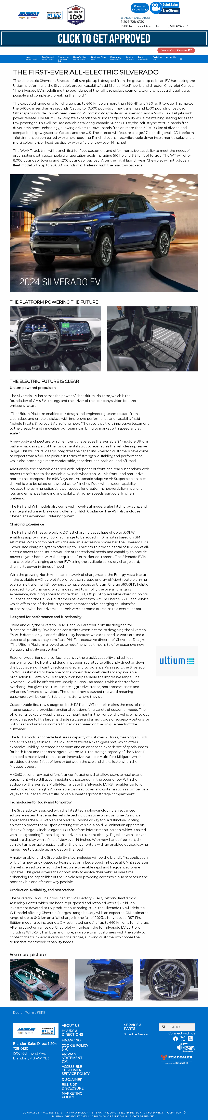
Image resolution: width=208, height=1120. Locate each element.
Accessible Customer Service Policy (75, 1070)
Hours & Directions (72, 1032)
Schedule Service (136, 1034)
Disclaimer (72, 1080)
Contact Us (31, 1112)
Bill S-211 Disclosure (73, 1086)
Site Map (98, 1112)
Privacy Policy (77, 1112)
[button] (31, 58)
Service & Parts (133, 1026)
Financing (71, 1040)
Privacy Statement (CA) (72, 1058)
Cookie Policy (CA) (75, 1047)
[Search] (164, 1027)
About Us (71, 1026)
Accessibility (53, 1112)
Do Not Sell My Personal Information (136, 1112)
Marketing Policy (72, 1095)
